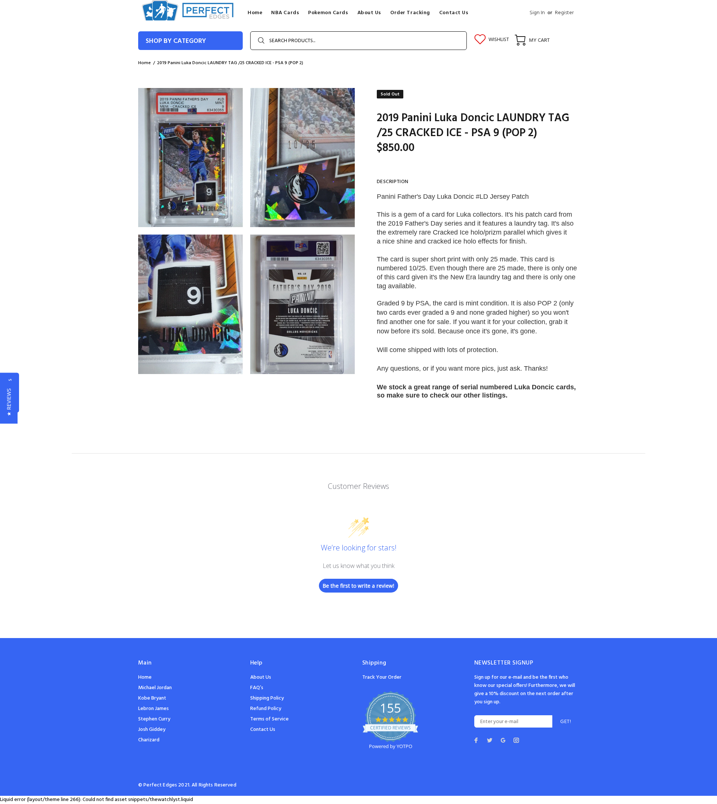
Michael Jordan (155, 688)
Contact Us (262, 729)
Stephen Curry (154, 719)
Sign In (537, 13)
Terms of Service (269, 719)
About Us (260, 677)
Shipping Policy (267, 698)
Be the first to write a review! (358, 585)
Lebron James (153, 708)
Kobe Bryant (152, 698)
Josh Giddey (151, 729)
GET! (565, 721)
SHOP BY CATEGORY (176, 41)
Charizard (148, 740)
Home (145, 677)
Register (564, 13)
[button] (9, 402)
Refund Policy (265, 708)
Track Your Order (381, 677)
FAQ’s (256, 688)
